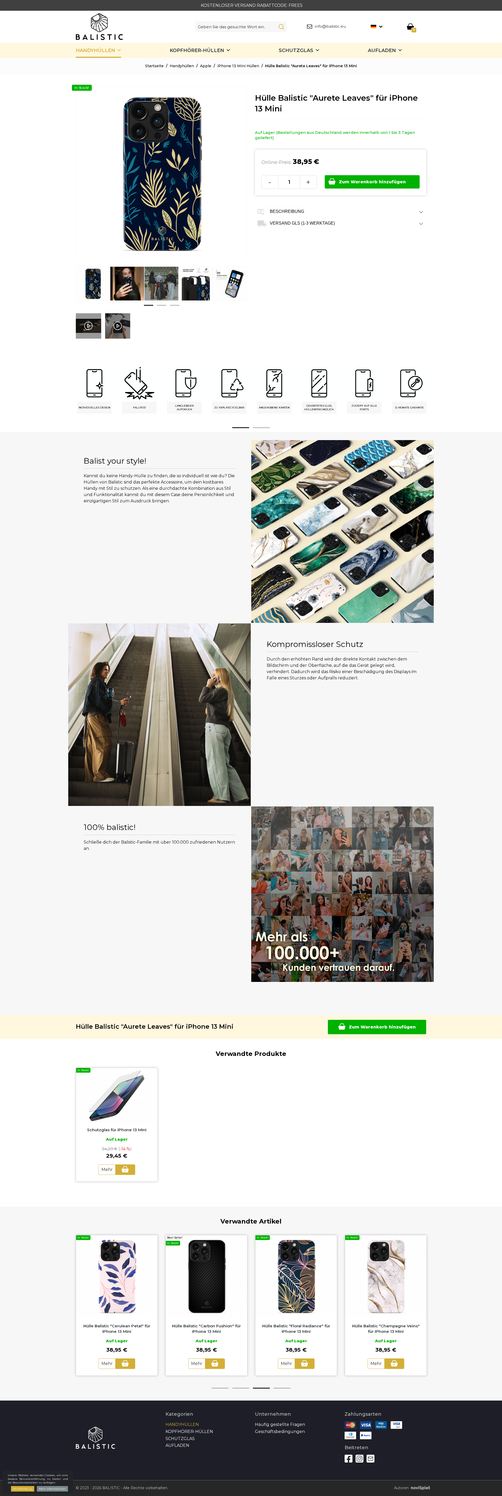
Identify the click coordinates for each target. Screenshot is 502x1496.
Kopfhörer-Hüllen (197, 50)
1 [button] (148, 305)
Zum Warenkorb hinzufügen (372, 181)
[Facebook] (348, 1459)
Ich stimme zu (22, 1489)
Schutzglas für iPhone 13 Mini (116, 1129)
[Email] (370, 1459)
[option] (93, 287)
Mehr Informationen (52, 1489)
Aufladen (382, 50)
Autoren (401, 1488)
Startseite (154, 66)
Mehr (107, 1169)
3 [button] (174, 305)
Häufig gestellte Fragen (280, 1424)
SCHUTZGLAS (296, 50)
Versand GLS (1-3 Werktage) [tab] (302, 223)
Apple (205, 66)
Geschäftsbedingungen (280, 1431)
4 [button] (281, 1388)
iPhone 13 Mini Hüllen (238, 66)
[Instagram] (359, 1459)
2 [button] (161, 305)
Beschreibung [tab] (286, 211)
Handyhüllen (95, 50)
